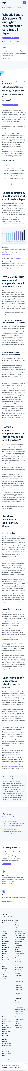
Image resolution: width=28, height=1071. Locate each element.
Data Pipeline (5, 941)
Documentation (19, 1001)
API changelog (19, 1007)
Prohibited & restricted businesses (5, 1035)
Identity (4, 949)
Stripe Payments (13, 766)
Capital (4, 931)
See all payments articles (9, 816)
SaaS (16, 949)
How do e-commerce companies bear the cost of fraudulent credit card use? (13, 91)
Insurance (17, 963)
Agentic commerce (20, 927)
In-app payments (19, 939)
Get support (5, 1051)
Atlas (3, 925)
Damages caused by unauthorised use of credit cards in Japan (13, 82)
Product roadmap (19, 1019)
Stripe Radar (15, 655)
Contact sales (16, 864)
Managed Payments (7, 958)
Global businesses (20, 937)
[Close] (25, 1064)
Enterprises (18, 923)
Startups (17, 925)
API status (18, 1005)
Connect (4, 937)
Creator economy (19, 953)
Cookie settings (6, 1043)
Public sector (18, 975)
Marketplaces (18, 941)
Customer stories (6, 1021)
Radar (3, 966)
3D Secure (7, 153)
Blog (3, 1023)
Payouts (4, 964)
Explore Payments (7, 883)
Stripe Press (18, 1025)
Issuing (4, 953)
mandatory (16, 261)
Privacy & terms (6, 1031)
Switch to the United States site (11, 1067)
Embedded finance (20, 933)
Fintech (17, 955)
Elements (4, 943)
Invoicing (4, 951)
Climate (4, 935)
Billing (3, 929)
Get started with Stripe (10, 38)
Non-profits (18, 969)
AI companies (18, 951)
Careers (17, 1021)
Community (5, 1025)
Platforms (17, 947)
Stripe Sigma (5, 972)
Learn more (5, 58)
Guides (4, 1019)
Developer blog (19, 1013)
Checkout (4, 933)
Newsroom (18, 1023)
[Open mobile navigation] (24, 2)
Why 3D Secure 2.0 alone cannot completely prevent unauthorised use (12, 86)
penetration (5, 269)
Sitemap (4, 1041)
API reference (18, 1003)
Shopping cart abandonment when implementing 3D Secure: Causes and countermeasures (14, 832)
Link (3, 955)
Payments (18, 8)
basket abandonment (12, 639)
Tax (3, 974)
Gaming (17, 958)
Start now (6, 864)
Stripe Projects (19, 1011)
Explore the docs (7, 901)
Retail (16, 977)
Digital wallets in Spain (10, 829)
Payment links (6, 960)
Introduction (5, 79)
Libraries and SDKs (20, 1009)
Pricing (4, 923)
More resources (7, 8)
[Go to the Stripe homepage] (4, 914)
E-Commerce (18, 931)
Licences (4, 1039)
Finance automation (20, 935)
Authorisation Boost (7, 927)
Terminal (4, 976)
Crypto (4, 939)
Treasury (4, 978)
